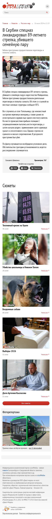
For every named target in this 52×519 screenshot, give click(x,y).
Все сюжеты (26, 403)
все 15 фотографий (35, 448)
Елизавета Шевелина (12, 160)
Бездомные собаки (11, 309)
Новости (14, 23)
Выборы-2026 (9, 351)
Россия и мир (25, 23)
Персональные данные (10, 513)
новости (5, 470)
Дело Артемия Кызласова (14, 393)
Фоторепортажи (11, 412)
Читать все (44, 229)
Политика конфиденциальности (30, 513)
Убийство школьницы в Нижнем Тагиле (21, 267)
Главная (5, 23)
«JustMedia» (41, 475)
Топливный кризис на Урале (15, 225)
